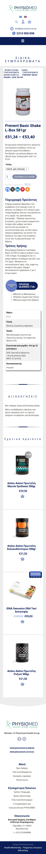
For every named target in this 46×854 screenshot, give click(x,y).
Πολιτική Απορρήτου (22, 772)
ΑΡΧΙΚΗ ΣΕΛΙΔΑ (11, 70)
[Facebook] (7, 189)
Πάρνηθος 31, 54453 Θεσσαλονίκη (22, 827)
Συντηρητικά (29, 338)
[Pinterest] (22, 189)
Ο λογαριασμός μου (22, 804)
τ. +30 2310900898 (22, 832)
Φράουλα (28, 326)
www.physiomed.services (22, 752)
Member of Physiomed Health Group (22, 733)
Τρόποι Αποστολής (22, 796)
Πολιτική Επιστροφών (22, 800)
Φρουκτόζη (11, 340)
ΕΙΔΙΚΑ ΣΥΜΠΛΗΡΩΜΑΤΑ (15, 71)
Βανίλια (9, 326)
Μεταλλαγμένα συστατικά (18, 335)
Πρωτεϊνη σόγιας (14, 338)
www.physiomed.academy (22, 748)
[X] (12, 189)
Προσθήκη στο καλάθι (24, 176)
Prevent (9, 367)
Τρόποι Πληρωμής (22, 792)
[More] (27, 189)
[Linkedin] (17, 189)
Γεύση (8, 164)
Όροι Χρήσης (22, 768)
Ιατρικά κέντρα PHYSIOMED (22, 807)
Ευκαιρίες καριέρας (22, 776)
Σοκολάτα (19, 326)
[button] (23, 497)
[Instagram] (24, 739)
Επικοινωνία (22, 780)
